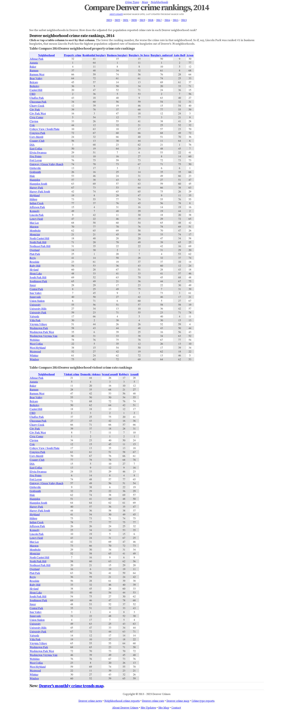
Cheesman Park (38, 101)
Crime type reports (203, 701)
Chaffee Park (37, 97)
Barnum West (37, 74)
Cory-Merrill (36, 136)
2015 (175, 20)
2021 (125, 20)
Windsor (34, 359)
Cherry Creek (37, 105)
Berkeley (34, 86)
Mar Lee (34, 222)
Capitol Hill (36, 90)
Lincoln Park (37, 215)
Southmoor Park (38, 281)
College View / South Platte (45, 129)
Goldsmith (35, 172)
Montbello (35, 230)
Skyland (34, 269)
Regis (33, 257)
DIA (32, 144)
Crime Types (132, 2)
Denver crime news (90, 701)
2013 (184, 20)
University (35, 304)
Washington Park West (42, 332)
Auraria (34, 62)
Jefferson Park (37, 207)
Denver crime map (178, 701)
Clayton (34, 121)
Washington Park (39, 328)
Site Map (163, 707)
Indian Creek (37, 203)
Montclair (35, 234)
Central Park (36, 289)
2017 (159, 20)
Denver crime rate (153, 701)
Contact (176, 707)
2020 (134, 20)
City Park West (38, 113)
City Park (35, 109)
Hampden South (38, 183)
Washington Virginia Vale (43, 336)
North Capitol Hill (39, 238)
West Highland (38, 347)
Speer (33, 285)
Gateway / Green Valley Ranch (46, 164)
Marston (34, 226)
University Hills (38, 308)
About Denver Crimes (125, 707)
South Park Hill (38, 277)
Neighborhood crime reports (122, 701)
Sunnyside (35, 297)
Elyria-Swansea (38, 152)
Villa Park (35, 320)
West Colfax (36, 343)
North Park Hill (38, 242)
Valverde (34, 316)
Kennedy (35, 211)
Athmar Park (36, 58)
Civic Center (36, 117)
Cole (32, 125)
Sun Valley (36, 293)
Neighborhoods (159, 2)
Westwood (35, 351)
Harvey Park (36, 187)
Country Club (37, 140)
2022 (117, 20)
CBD (32, 94)
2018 (150, 20)
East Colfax (36, 148)
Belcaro (34, 82)
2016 (167, 20)
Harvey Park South (40, 191)
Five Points (36, 156)
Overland (35, 250)
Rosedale (34, 261)
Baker (33, 66)
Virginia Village (38, 324)
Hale (32, 176)
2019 (142, 20)
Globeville (35, 168)
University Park (38, 312)
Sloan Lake (36, 273)
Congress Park (37, 133)
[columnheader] (47, 55)
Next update (116, 14)
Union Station (37, 300)
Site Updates (148, 707)
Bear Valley (36, 78)
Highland (35, 195)
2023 (109, 20)
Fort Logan (36, 160)
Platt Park (35, 254)
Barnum (34, 70)
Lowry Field (36, 218)
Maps (145, 2)
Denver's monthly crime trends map (71, 686)
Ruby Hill (35, 265)
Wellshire (35, 339)
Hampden (35, 179)
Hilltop (33, 199)
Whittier (34, 355)
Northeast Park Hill (40, 246)
